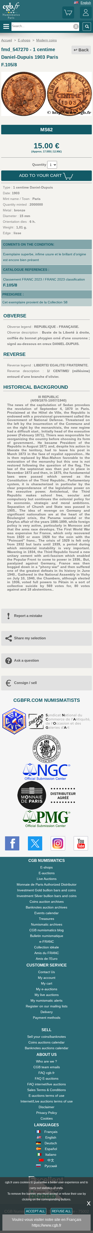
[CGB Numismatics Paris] (11, 19)
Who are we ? (46, 1061)
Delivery (47, 1012)
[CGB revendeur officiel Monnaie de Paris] (46, 795)
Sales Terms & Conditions (46, 1090)
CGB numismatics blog (46, 930)
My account (46, 978)
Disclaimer (46, 1107)
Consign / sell (25, 683)
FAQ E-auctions (46, 1078)
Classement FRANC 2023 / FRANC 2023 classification (44, 279)
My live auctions (47, 995)
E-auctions (47, 873)
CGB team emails (46, 1067)
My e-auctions (46, 989)
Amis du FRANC (46, 953)
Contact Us (46, 972)
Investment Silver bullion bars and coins (47, 896)
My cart (46, 983)
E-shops (46, 867)
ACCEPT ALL (35, 1211)
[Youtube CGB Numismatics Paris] (81, 843)
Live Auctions (47, 879)
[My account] (86, 17)
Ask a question (26, 660)
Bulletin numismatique (46, 936)
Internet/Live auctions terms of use (47, 1101)
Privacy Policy (46, 1113)
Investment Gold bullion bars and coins (46, 890)
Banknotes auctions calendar (46, 1048)
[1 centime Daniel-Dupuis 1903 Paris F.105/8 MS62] (46, 115)
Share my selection (30, 638)
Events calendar (46, 913)
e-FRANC (46, 941)
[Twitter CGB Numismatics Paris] (35, 843)
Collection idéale (46, 947)
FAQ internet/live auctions (46, 1084)
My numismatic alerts (46, 1000)
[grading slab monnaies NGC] (46, 772)
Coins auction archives (47, 901)
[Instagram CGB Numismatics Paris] (58, 843)
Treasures (46, 919)
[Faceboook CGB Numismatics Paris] (12, 843)
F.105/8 (10, 285)
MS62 (46, 129)
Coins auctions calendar (46, 1042)
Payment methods (46, 1017)
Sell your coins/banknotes (46, 1037)
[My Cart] (68, 17)
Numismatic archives (46, 924)
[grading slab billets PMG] (46, 819)
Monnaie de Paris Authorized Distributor (47, 884)
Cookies (47, 1118)
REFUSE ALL (61, 1211)
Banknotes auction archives (46, 907)
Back (83, 50)
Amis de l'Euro (46, 959)
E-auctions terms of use (46, 1095)
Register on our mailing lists (46, 1006)
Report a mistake (28, 616)
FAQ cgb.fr (46, 1073)
